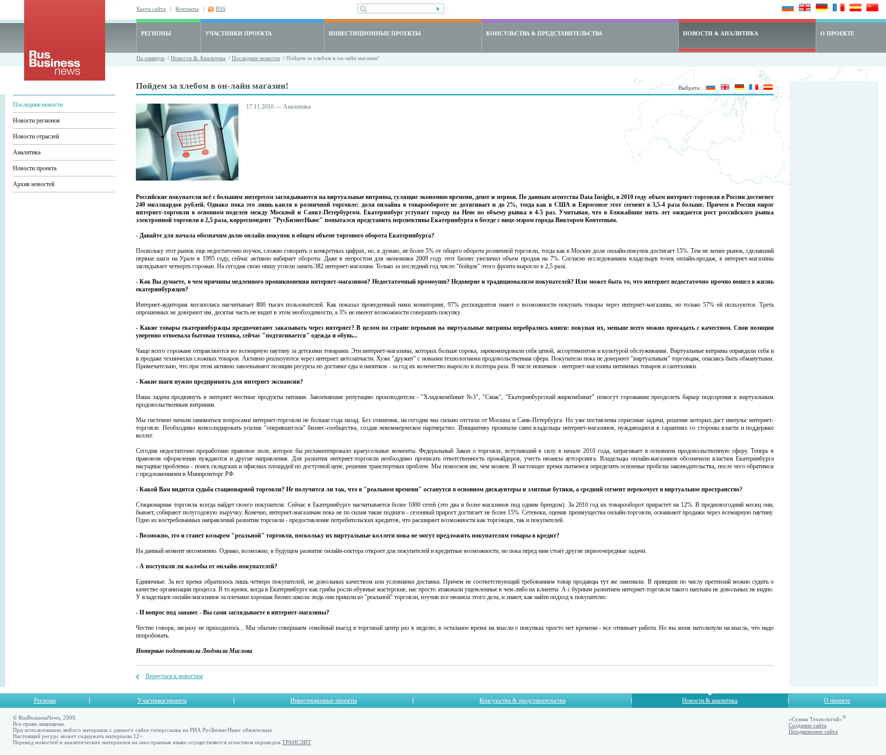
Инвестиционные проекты (323, 700)
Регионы (45, 700)
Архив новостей (33, 184)
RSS (221, 9)
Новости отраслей (36, 136)
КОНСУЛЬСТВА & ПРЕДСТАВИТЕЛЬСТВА (544, 33)
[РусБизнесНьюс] (64, 78)
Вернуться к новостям (174, 676)
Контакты (186, 9)
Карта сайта (151, 9)
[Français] (837, 8)
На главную (150, 58)
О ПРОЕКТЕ (837, 33)
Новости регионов (36, 120)
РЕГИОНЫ (156, 33)
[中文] (870, 8)
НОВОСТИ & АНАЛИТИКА (720, 33)
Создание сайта (808, 725)
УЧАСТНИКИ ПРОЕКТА (238, 33)
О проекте (837, 700)
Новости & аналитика (709, 700)
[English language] (803, 8)
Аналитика (27, 152)
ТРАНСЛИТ (296, 742)
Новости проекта (34, 168)
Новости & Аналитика (198, 58)
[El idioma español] (854, 8)
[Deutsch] (820, 8)
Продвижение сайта (813, 731)
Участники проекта (162, 700)
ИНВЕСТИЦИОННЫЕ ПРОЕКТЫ (375, 33)
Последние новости (256, 58)
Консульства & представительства (522, 700)
